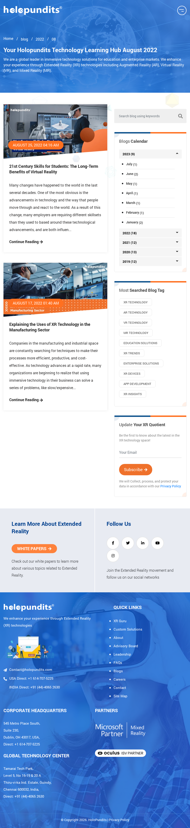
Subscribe (133, 469)
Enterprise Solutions (141, 363)
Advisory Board (126, 646)
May (131, 183)
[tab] (150, 154)
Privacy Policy (170, 486)
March (133, 202)
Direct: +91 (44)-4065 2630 (23, 796)
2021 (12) (130, 242)
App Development (137, 384)
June (132, 173)
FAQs (118, 662)
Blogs (118, 671)
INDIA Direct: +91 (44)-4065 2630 (34, 687)
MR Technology (136, 333)
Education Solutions (140, 343)
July (131, 164)
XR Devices (132, 373)
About (118, 637)
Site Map (120, 696)
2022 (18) (130, 233)
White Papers (31, 548)
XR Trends (132, 353)
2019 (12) (130, 261)
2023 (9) (129, 154)
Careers (120, 679)
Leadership (122, 654)
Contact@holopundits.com (30, 669)
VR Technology (136, 322)
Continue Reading (24, 241)
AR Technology (136, 312)
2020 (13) (130, 252)
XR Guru (120, 621)
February (135, 212)
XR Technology (136, 302)
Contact (120, 687)
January (134, 222)
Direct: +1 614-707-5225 (21, 744)
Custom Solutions (128, 629)
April (132, 193)
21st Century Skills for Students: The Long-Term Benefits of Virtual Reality (53, 168)
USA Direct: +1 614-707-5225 (31, 678)
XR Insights (133, 394)
